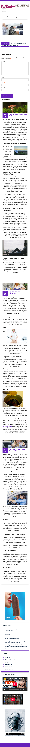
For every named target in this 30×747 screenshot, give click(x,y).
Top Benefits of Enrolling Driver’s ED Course (17, 450)
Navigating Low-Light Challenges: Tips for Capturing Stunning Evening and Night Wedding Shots (16, 646)
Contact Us (7, 657)
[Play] (4, 689)
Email (3, 82)
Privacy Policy (8, 666)
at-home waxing (7, 426)
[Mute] (23, 689)
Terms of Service (9, 669)
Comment (4, 61)
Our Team (7, 662)
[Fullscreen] (25, 689)
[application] (15, 684)
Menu (4, 10)
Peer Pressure (8, 664)
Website (3, 88)
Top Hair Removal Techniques (14, 292)
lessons (25, 563)
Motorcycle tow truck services (12, 659)
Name (3, 77)
